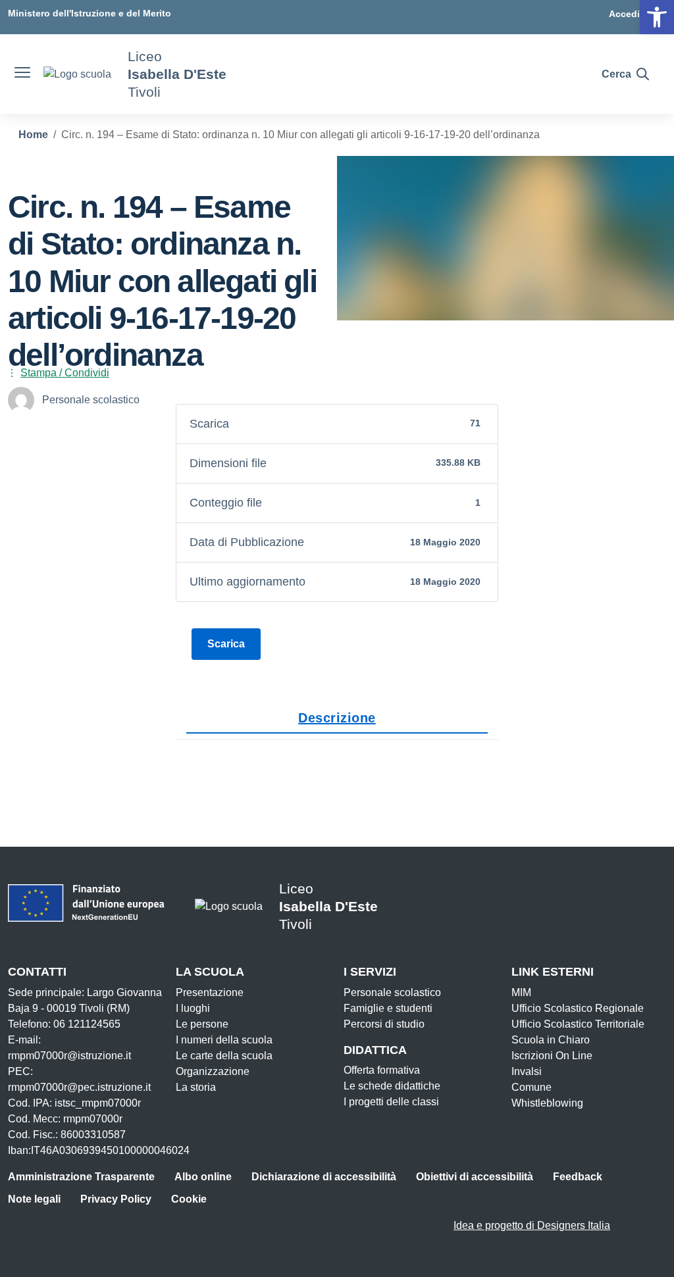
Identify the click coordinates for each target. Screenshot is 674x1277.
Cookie (189, 1199)
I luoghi (193, 1008)
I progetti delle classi (391, 1101)
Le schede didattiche (392, 1085)
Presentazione (210, 992)
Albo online (203, 1176)
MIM (521, 992)
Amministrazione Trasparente (81, 1176)
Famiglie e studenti (388, 1008)
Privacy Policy (115, 1199)
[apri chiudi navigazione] (22, 74)
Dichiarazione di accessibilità (323, 1176)
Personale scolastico (392, 992)
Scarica (226, 643)
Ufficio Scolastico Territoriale (577, 1024)
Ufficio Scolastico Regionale (577, 1008)
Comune (531, 1087)
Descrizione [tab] (337, 718)
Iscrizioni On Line (551, 1055)
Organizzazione (212, 1071)
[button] (657, 17)
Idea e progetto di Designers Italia (532, 1225)
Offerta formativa (382, 1070)
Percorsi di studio (384, 1024)
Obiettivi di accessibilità (474, 1176)
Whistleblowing (547, 1103)
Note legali (34, 1199)
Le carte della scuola (224, 1055)
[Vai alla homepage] (77, 74)
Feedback (577, 1176)
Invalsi (526, 1071)
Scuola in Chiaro (550, 1039)
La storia (196, 1087)
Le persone (202, 1024)
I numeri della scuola (224, 1039)
